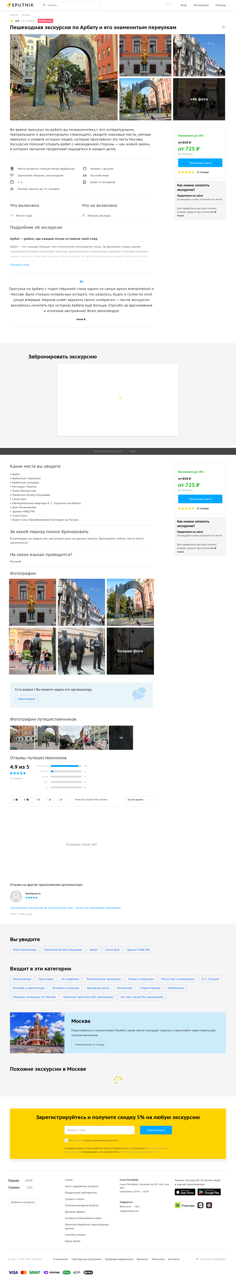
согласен (77, 1140)
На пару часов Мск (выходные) (142, 997)
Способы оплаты (75, 1234)
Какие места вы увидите (108, 451)
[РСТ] (209, 1205)
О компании (60, 1259)
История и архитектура (29, 988)
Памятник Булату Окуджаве (63, 949)
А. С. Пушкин (210, 979)
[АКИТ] (200, 1205)
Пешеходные (22, 979)
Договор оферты (75, 1211)
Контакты (173, 1259)
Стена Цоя (112, 949)
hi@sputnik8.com (129, 1211)
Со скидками (70, 979)
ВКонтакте (125, 1206)
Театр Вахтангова (25, 949)
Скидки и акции (74, 1199)
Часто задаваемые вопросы (82, 1186)
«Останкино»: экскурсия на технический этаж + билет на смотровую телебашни (65, 907)
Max (137, 1206)
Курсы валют (72, 1241)
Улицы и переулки (141, 979)
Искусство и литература (177, 979)
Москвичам (124, 988)
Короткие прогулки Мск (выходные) (88, 997)
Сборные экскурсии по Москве (34, 997)
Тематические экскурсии (103, 979)
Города (20, 1180)
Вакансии (142, 1259)
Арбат (94, 949)
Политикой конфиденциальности (139, 1151)
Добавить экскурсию (23, 1202)
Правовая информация (119, 1259)
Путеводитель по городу (89, 1044)
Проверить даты (200, 162)
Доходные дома (98, 988)
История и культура (65, 988)
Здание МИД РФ (138, 949)
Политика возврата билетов (82, 1205)
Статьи (69, 1179)
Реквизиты (158, 1259)
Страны (20, 1187)
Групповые (46, 979)
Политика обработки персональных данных (87, 1226)
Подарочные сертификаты (81, 1192)
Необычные (176, 988)
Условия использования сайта (83, 1218)
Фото (133, 451)
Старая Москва (150, 988)
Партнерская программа (87, 1259)
